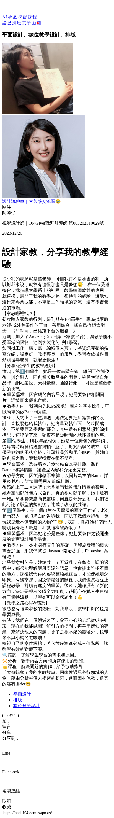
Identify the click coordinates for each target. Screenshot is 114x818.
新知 (36, 22)
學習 (23, 17)
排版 (17, 700)
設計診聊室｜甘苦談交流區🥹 (31, 201)
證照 (7, 22)
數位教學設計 (26, 705)
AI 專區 (10, 17)
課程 (32, 17)
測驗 (17, 22)
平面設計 (22, 694)
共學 (27, 22)
